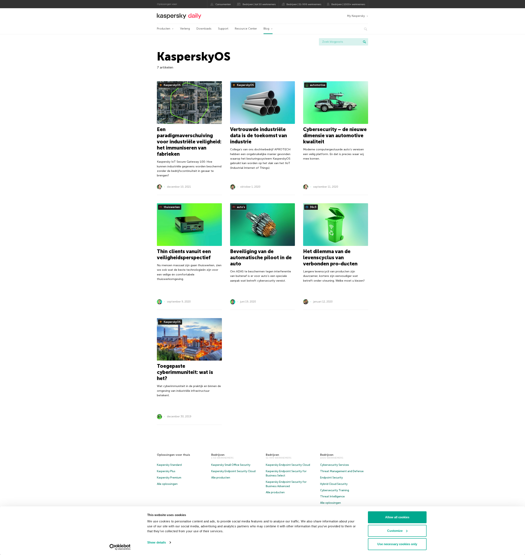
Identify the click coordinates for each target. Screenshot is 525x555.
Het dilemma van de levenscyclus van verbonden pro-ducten (330, 257)
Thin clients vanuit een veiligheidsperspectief (184, 254)
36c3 (312, 207)
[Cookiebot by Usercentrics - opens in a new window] (120, 547)
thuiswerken (171, 207)
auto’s (240, 207)
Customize (395, 530)
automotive (317, 85)
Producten (163, 28)
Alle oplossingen (167, 483)
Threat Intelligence (332, 496)
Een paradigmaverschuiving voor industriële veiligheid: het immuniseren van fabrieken (189, 141)
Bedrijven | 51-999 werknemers (303, 4)
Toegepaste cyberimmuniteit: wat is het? (185, 372)
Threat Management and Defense (342, 471)
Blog (266, 28)
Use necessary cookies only (397, 544)
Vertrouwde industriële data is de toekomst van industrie (258, 135)
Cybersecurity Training (334, 490)
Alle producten (220, 477)
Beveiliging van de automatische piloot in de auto (261, 257)
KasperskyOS (172, 85)
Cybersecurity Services (334, 464)
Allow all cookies (397, 517)
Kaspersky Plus (166, 471)
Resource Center (246, 28)
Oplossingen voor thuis (173, 455)
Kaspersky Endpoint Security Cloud (233, 471)
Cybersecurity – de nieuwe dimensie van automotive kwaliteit (335, 135)
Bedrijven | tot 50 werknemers (259, 4)
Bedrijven (218, 455)
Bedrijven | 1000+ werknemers (348, 4)
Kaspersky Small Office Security (230, 464)
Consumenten (223, 4)
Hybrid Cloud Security (334, 483)
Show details (156, 542)
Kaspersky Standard (169, 464)
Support (223, 28)
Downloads (203, 28)
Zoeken (364, 42)
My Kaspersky (356, 16)
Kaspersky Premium (169, 477)
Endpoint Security (331, 477)
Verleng (185, 28)
